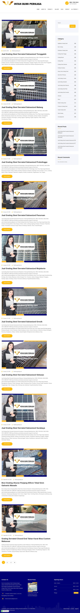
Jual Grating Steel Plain (62, 88)
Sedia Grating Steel (62, 109)
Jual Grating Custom (62, 78)
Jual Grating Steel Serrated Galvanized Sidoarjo (23, 375)
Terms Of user (66, 608)
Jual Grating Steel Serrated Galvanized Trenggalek (24, 54)
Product (50, 9)
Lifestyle (59, 95)
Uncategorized (61, 116)
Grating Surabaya (61, 67)
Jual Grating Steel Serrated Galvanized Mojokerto (23, 268)
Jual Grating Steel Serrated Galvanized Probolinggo (24, 162)
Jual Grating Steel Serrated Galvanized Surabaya (23, 428)
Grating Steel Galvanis (62, 64)
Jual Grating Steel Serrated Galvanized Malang (22, 107)
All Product (74, 9)
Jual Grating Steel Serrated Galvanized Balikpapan (33, 594)
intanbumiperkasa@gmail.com (11, 598)
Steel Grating (60, 113)
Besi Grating (60, 46)
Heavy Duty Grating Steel (63, 71)
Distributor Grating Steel (63, 50)
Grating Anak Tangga (62, 53)
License (72, 608)
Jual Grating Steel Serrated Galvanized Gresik (22, 322)
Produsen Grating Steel (62, 106)
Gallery (57, 9)
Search (59, 22)
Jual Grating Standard (62, 81)
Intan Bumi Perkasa (62, 74)
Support (76, 608)
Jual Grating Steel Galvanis (63, 85)
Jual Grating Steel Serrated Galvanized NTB (67, 140)
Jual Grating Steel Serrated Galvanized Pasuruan (23, 215)
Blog (62, 9)
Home (38, 9)
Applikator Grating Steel (62, 43)
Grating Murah (61, 57)
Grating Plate (60, 60)
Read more (7, 68)
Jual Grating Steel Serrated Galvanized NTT (67, 143)
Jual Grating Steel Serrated (63, 92)
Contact (67, 9)
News (59, 99)
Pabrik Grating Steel (62, 102)
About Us (43, 9)
